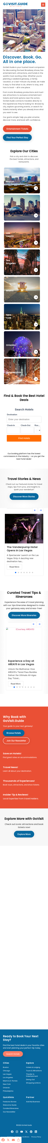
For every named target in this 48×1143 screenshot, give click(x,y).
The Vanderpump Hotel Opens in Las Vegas (22, 548)
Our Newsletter (9, 1112)
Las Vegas (7, 1074)
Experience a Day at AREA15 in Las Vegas (21, 662)
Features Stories (9, 1102)
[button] (43, 5)
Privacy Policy (36, 1137)
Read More (14, 567)
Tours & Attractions (34, 1071)
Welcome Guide (10, 1105)
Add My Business (33, 1102)
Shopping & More (33, 1083)
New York (7, 1084)
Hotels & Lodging (33, 1067)
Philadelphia (8, 1091)
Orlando (6, 1088)
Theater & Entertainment (32, 1075)
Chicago (6, 1071)
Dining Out (30, 1080)
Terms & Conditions (22, 1137)
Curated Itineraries (11, 1108)
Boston (6, 1067)
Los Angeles (8, 1077)
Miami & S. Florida (10, 1081)
